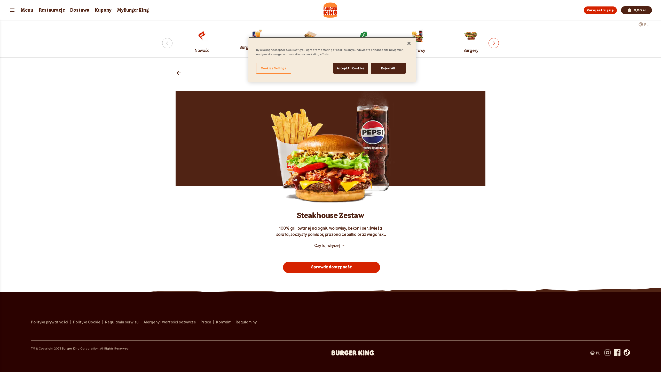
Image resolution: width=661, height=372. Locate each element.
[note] (330, 231)
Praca (207, 322)
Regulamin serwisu (122, 322)
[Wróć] (179, 73)
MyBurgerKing (133, 10)
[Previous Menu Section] (167, 43)
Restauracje (52, 10)
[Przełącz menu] (12, 10)
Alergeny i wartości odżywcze (170, 322)
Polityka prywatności (49, 322)
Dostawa (79, 10)
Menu (27, 10)
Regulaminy (246, 322)
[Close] (409, 43)
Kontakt (223, 322)
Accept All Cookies (351, 68)
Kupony (103, 10)
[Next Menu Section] (494, 43)
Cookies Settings (273, 68)
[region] (332, 59)
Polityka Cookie (86, 322)
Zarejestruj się (600, 10)
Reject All (388, 68)
